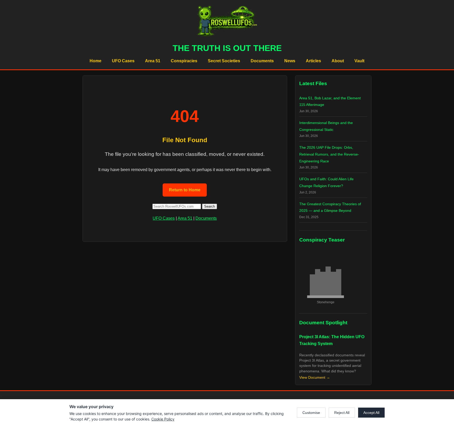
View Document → (314, 377)
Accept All (371, 412)
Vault (359, 61)
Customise (311, 412)
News (289, 61)
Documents (262, 61)
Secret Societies (224, 61)
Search (209, 206)
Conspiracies (184, 61)
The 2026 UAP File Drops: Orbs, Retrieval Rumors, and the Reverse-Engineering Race (329, 154)
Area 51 (152, 61)
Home (95, 61)
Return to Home (184, 190)
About (338, 61)
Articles (313, 61)
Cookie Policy (162, 419)
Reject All (341, 412)
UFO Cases (123, 61)
